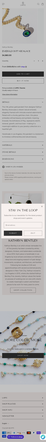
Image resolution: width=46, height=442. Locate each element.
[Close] (42, 206)
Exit (33, 233)
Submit (13, 233)
